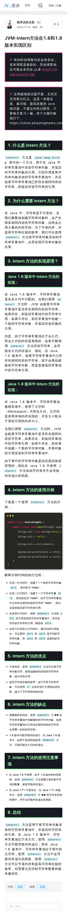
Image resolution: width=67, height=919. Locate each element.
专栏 (27, 5)
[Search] (40, 5)
